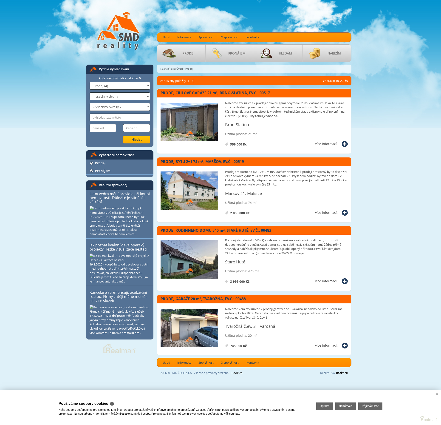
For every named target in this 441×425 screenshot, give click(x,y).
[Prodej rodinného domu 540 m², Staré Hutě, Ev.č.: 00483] (189, 259)
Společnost (206, 37)
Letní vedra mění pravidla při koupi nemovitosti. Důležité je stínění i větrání (120, 197)
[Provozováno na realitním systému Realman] (119, 348)
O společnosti (230, 37)
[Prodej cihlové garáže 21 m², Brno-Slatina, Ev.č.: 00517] (189, 122)
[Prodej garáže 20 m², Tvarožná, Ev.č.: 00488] (189, 328)
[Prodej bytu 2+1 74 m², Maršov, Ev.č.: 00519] (189, 191)
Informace (184, 37)
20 (341, 81)
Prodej (99, 163)
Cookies (237, 373)
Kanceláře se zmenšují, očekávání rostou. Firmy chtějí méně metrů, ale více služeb (118, 296)
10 (337, 81)
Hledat (137, 139)
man (342, 373)
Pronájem (102, 170)
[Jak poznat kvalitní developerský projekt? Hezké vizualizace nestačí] (120, 258)
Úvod (166, 37)
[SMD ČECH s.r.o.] (118, 30)
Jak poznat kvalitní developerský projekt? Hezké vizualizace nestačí (118, 247)
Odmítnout (345, 406)
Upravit (324, 406)
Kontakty (252, 37)
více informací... (327, 144)
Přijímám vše (370, 406)
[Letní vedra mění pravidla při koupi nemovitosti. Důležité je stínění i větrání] (120, 210)
